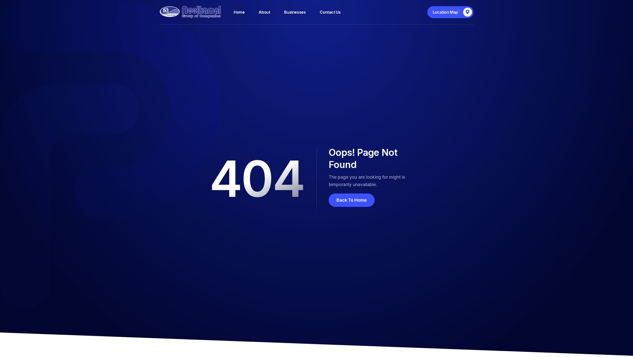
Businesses (295, 12)
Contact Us (330, 12)
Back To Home (352, 200)
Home (239, 12)
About (264, 12)
